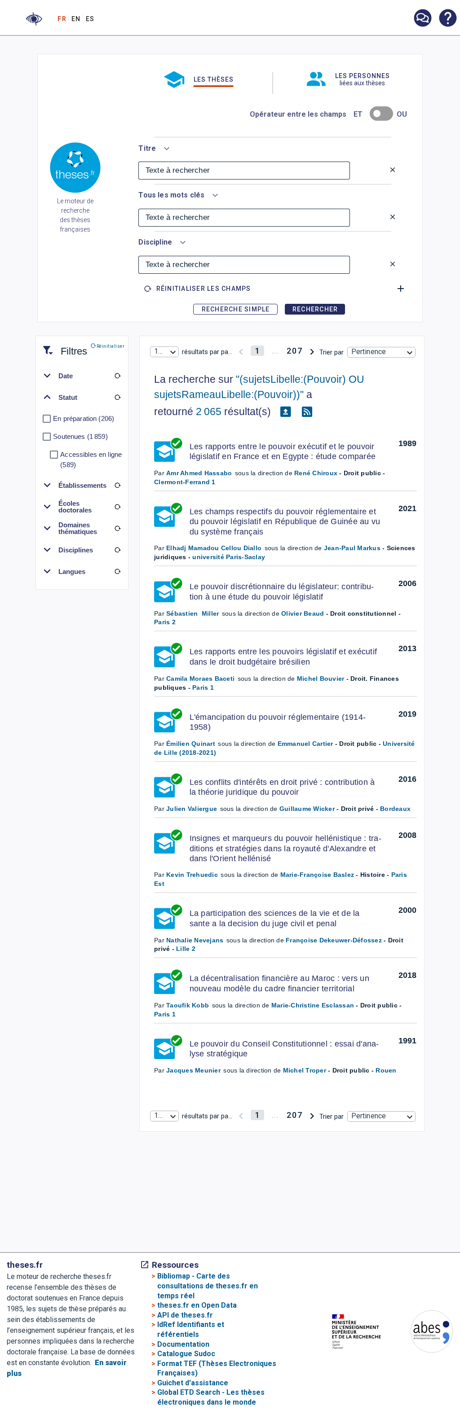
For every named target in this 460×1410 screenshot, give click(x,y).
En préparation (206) (83, 418)
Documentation (183, 1344)
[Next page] (312, 351)
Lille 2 (185, 948)
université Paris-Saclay (228, 556)
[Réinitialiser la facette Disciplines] (117, 549)
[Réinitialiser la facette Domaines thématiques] (117, 528)
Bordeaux (395, 808)
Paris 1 (203, 687)
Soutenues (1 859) (80, 436)
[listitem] (422, 18)
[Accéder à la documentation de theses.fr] (447, 18)
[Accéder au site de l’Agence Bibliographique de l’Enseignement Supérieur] (422, 1333)
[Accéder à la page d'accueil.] (75, 169)
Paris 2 (165, 622)
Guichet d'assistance (192, 1383)
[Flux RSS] (307, 412)
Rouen (386, 1070)
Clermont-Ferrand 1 (185, 482)
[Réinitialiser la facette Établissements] (117, 485)
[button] (34, 19)
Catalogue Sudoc (186, 1353)
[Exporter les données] (285, 412)
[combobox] (155, 147)
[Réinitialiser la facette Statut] (117, 397)
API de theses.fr (185, 1315)
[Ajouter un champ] (400, 288)
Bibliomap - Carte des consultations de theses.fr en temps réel (207, 1286)
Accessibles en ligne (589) (91, 460)
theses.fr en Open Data (197, 1305)
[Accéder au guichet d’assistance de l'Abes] (422, 18)
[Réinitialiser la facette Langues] (117, 571)
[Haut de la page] (440, 1369)
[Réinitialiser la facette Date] (117, 375)
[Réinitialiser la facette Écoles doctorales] (117, 506)
